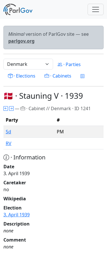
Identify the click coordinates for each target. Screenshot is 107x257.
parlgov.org (21, 41)
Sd (8, 131)
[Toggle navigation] (96, 9)
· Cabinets (60, 76)
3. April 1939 (16, 214)
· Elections (24, 76)
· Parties (71, 64)
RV (8, 143)
